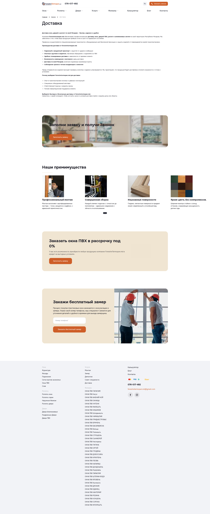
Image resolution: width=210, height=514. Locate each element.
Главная (44, 17)
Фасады (45, 373)
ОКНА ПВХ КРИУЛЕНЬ (93, 457)
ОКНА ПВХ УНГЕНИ (92, 404)
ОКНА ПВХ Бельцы (91, 429)
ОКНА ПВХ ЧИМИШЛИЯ (93, 416)
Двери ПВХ (46, 418)
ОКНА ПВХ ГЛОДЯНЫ (93, 451)
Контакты (164, 11)
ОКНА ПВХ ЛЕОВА (91, 461)
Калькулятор (132, 11)
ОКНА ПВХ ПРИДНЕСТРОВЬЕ (95, 420)
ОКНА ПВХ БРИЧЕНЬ (92, 423)
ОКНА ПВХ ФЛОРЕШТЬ (93, 505)
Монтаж (88, 370)
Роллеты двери (47, 404)
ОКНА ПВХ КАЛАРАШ (92, 464)
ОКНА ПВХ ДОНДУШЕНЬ (94, 467)
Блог (149, 11)
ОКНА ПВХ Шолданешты (94, 413)
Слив (44, 386)
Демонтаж (89, 377)
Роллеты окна (47, 394)
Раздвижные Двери (49, 415)
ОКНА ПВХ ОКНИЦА (92, 401)
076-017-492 (71, 4)
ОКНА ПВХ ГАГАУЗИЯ (92, 391)
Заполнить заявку (60, 137)
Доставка (88, 383)
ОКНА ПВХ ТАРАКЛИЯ (93, 473)
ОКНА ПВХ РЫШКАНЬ (93, 470)
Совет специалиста (92, 380)
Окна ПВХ (45, 383)
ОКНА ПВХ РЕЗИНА (92, 495)
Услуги (53, 17)
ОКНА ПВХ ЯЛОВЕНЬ (92, 480)
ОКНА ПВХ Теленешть (93, 432)
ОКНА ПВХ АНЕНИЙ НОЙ (94, 397)
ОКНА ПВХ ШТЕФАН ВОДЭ (95, 476)
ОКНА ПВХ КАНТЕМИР (93, 492)
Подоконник (46, 377)
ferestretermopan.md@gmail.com (141, 389)
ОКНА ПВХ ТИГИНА (92, 445)
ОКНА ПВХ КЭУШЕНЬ (93, 499)
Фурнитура (46, 370)
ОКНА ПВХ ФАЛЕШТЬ (93, 407)
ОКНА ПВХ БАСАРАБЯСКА (94, 426)
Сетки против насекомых (51, 380)
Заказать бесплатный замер (69, 329)
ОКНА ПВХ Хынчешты (93, 483)
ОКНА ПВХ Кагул (91, 394)
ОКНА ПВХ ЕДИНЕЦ (92, 489)
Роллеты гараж (47, 397)
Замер (87, 373)
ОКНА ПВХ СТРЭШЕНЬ (93, 435)
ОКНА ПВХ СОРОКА (92, 502)
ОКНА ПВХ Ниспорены (93, 442)
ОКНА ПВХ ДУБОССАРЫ (94, 454)
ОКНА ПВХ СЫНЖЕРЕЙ (93, 438)
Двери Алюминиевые (50, 412)
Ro (145, 4)
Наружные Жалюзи (49, 401)
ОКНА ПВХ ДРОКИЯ (92, 486)
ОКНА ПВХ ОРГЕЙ (91, 448)
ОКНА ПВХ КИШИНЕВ (93, 410)
